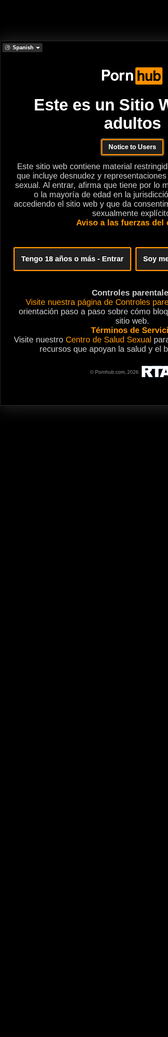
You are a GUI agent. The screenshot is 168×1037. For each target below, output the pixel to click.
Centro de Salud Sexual (108, 339)
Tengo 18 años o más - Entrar (72, 259)
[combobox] (22, 47)
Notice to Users (132, 146)
